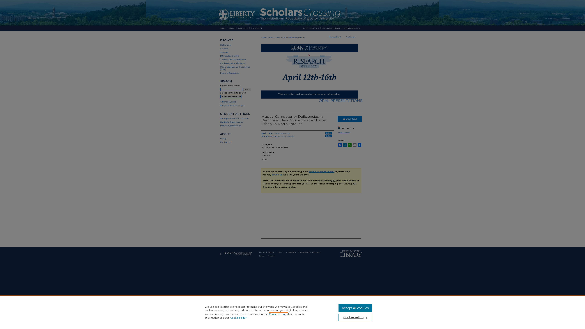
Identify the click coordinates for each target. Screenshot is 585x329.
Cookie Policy (238, 317)
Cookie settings (278, 314)
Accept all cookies (355, 308)
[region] (292, 312)
